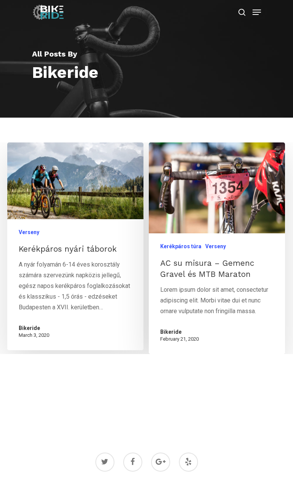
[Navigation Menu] (257, 12)
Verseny (29, 232)
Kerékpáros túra (180, 246)
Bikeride (29, 328)
